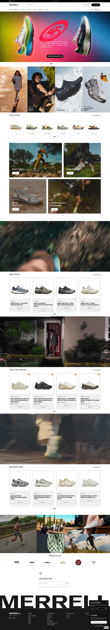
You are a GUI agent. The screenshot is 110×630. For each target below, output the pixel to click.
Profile (67, 617)
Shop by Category (32, 615)
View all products (97, 274)
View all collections (96, 115)
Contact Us (49, 617)
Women (30, 618)
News (29, 623)
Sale (29, 620)
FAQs (48, 618)
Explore (29, 621)
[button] (95, 4)
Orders (67, 615)
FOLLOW (18, 535)
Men (29, 617)
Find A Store (50, 621)
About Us (49, 615)
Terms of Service (50, 624)
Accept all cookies (99, 622)
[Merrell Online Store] (14, 4)
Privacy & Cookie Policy (52, 623)
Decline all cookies (98, 625)
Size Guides (49, 620)
